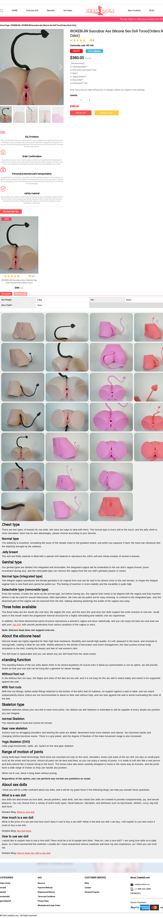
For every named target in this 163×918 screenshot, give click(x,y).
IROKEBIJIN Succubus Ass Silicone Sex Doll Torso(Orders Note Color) (19, 281)
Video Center (5, 883)
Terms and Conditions (46, 896)
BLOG (151, 10)
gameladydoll (5, 901)
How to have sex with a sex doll (34, 853)
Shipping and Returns (46, 892)
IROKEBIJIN (16, 25)
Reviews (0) (20, 294)
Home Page (4, 25)
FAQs (87, 883)
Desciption (6, 294)
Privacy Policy (43, 901)
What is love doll (25, 812)
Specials (51, 10)
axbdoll (3, 892)
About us (41, 883)
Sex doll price (24, 831)
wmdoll (3, 888)
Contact (88, 888)
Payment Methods (45, 888)
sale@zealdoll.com (142, 884)
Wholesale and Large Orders (49, 905)
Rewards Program (92, 892)
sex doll (17, 624)
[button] (60, 67)
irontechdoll (4, 896)
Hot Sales (67, 10)
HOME (14, 10)
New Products (134, 10)
